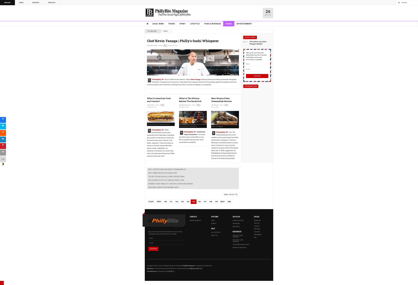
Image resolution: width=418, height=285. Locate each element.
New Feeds (236, 226)
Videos (21, 2)
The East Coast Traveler (238, 236)
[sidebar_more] (3, 159)
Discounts (35, 2)
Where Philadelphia (239, 247)
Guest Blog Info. (238, 220)
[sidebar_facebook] (3, 120)
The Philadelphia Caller (241, 244)
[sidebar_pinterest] (3, 146)
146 (199, 202)
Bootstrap (150, 268)
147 (204, 202)
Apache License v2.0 (196, 268)
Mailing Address (195, 220)
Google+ (257, 226)
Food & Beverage (212, 24)
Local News (158, 24)
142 (176, 202)
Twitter (256, 223)
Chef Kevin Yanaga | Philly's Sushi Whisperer (183, 41)
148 (210, 202)
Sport (183, 24)
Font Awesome (151, 271)
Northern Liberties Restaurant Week (163, 187)
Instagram (257, 234)
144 (187, 202)
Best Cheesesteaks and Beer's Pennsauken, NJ (167, 169)
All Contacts (215, 232)
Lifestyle (195, 24)
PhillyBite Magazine (189, 265)
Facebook (257, 220)
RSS (255, 237)
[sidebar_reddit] (3, 133)
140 (165, 202)
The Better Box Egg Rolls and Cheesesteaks (166, 177)
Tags (212, 220)
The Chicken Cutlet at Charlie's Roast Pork (166, 180)
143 (182, 202)
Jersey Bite (51, 2)
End (229, 202)
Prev (159, 202)
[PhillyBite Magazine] (168, 12)
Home (147, 23)
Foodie (171, 24)
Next (222, 202)
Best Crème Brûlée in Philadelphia (162, 173)
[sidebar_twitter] (3, 126)
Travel (228, 24)
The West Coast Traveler (238, 240)
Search (213, 223)
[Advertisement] (257, 123)
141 (170, 202)
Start (151, 202)
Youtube (257, 232)
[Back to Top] (2, 283)
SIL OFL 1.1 (171, 271)
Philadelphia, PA (158, 79)
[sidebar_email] (3, 153)
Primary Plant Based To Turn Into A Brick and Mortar (170, 184)
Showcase (236, 223)
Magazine (7, 2)
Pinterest (257, 229)
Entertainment (244, 24)
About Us (214, 235)
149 (216, 202)
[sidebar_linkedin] (3, 139)
